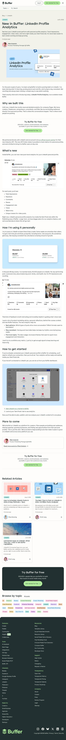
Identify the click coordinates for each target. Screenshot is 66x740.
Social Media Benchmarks (42, 631)
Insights (6, 634)
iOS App (4, 652)
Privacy (51, 733)
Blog (3, 15)
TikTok (4, 693)
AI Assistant (5, 644)
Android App (6, 655)
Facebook (5, 673)
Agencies (4, 711)
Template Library (39, 629)
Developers (5, 719)
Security (61, 733)
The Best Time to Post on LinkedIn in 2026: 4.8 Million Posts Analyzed (48, 501)
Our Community (39, 648)
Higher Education (7, 717)
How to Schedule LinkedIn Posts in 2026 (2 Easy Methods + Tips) (16, 501)
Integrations (5, 650)
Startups (4, 722)
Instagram (5, 679)
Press (36, 697)
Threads (4, 690)
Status (36, 661)
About (36, 691)
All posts (27, 596)
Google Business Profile (9, 676)
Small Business (6, 708)
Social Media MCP (7, 661)
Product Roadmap (40, 684)
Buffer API (5, 664)
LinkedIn (9, 15)
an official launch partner (47, 140)
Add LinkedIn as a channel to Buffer (17, 409)
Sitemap (37, 705)
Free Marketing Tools (41, 640)
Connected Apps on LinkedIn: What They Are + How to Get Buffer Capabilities (17, 542)
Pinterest (4, 687)
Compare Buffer (39, 645)
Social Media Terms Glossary (43, 637)
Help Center (38, 658)
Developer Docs (39, 651)
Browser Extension (7, 658)
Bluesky (4, 671)
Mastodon (5, 684)
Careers (37, 694)
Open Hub (38, 673)
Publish (4, 629)
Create (4, 626)
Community (5, 631)
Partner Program (39, 700)
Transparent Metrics (40, 676)
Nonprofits (5, 714)
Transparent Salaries (40, 682)
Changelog (38, 663)
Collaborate (5, 637)
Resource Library (39, 634)
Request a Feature (40, 666)
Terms (56, 733)
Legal (36, 703)
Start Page (5, 647)
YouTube (4, 698)
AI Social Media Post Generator (44, 642)
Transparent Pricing (40, 679)
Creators (4, 705)
